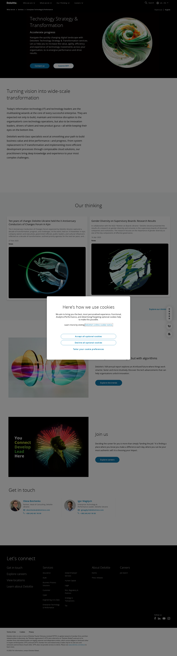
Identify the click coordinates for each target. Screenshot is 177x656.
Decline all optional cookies (88, 342)
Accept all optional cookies (88, 336)
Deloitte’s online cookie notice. (99, 325)
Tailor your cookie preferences (88, 349)
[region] (88, 328)
